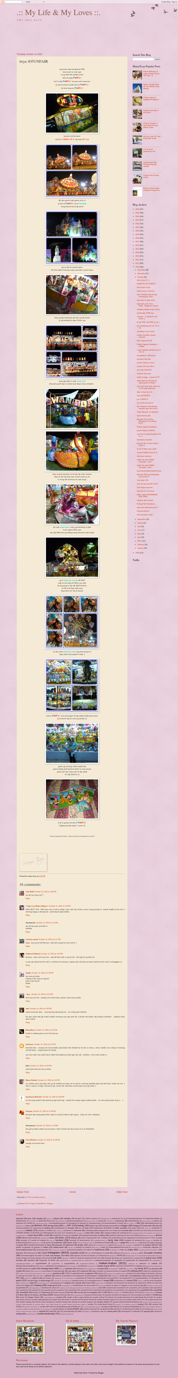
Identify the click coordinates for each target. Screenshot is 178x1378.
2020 (137, 231)
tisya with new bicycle (145, 403)
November (141, 274)
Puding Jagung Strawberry (147, 427)
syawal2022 (120, 1290)
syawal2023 (132, 1290)
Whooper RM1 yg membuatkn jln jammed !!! (148, 475)
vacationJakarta (58, 1309)
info (39, 1253)
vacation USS (142, 1304)
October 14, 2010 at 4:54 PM (42, 994)
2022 (137, 224)
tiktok (21, 1295)
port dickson (47, 1278)
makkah (154, 1263)
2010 (137, 267)
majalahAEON (64, 1260)
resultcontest (118, 1280)
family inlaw (113, 1240)
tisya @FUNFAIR (143, 396)
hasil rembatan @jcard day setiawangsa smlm (147, 295)
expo (51, 1240)
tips (29, 1295)
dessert (159, 1235)
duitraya (74, 1238)
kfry (85, 1255)
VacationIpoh (47, 1309)
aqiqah (156, 1221)
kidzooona (103, 1255)
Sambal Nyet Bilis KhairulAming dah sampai (150, 164)
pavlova (152, 1273)
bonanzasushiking (22, 1228)
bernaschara (53, 1225)
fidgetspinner (36, 1242)
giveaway (58, 1245)
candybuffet (155, 1228)
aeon (29, 1218)
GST (156, 1245)
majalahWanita (69, 1263)
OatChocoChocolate (34, 1273)
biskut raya (94, 1226)
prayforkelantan (101, 1278)
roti (145, 1280)
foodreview (58, 1243)
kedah (39, 1255)
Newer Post (23, 1192)
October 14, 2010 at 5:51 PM (45, 1044)
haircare (70, 1247)
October (140, 277)
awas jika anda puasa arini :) (147, 507)
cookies (97, 1233)
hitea (96, 1247)
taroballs (35, 1292)
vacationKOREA (73, 1309)
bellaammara (20, 1226)
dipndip (35, 1238)
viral (51, 1311)
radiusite (56, 1280)
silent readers (91, 1285)
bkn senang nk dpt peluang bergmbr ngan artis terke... (148, 407)
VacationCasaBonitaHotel (110, 1306)
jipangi (135, 1253)
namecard (37, 1271)
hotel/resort (99, 1250)
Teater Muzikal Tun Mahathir (147, 412)
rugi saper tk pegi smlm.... (147, 300)
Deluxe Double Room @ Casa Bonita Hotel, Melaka (151, 87)
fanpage (147, 1240)
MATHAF (130, 1266)
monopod (101, 1269)
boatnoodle (147, 1226)
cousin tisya (32, 1235)
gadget (122, 1243)
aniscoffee (109, 1221)
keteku (67, 1256)
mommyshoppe (90, 1268)
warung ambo (112, 1311)
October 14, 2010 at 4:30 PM (42, 973)
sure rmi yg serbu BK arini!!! (147, 484)
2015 (137, 249)
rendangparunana (94, 1280)
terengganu (93, 1292)
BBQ (138, 1223)
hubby (130, 1250)
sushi (100, 1288)
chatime (50, 1230)
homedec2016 (135, 1247)
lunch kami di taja (143, 287)
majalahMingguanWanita (23, 1263)
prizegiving (155, 1278)
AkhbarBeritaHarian (135, 1218)
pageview (90, 1273)
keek (48, 1256)
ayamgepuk (72, 1223)
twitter (148, 1295)
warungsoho (125, 1311)
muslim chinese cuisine (146, 363)
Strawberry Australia (144, 440)
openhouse (57, 1273)
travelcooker (97, 1295)
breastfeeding (59, 1228)
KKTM (119, 1256)
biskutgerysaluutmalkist (110, 1226)
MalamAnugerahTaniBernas (26, 1266)
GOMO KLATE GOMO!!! (146, 284)
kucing (47, 1258)
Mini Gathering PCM (144, 341)
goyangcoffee (121, 1245)
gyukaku (37, 1247)
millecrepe (80, 1268)
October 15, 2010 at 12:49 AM (44, 1111)
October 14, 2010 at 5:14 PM (46, 1030)
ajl (124, 1218)
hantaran (88, 1247)
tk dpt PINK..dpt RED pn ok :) (148, 322)
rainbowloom (65, 1280)
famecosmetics (85, 1240)
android (100, 1221)
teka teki (70, 1292)
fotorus (69, 1243)
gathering (143, 1242)
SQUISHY (150, 1285)
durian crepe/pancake (89, 1238)
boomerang (37, 1228)
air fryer (78, 1218)
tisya (45, 1295)
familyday (128, 1240)
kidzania (93, 1255)
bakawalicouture (95, 1223)
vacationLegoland (89, 1309)
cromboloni (57, 1235)
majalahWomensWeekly (87, 1263)
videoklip (42, 1311)
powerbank (80, 1278)
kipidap (112, 1255)
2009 (137, 553)
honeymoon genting (58, 1250)
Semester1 (109, 1283)
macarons (31, 1260)
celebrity (28, 1230)
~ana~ (28, 994)
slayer (116, 1285)
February (141, 545)
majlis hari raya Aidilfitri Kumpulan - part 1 (145, 466)
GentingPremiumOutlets (35, 1245)
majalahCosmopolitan (103, 1260)
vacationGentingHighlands (131, 1306)
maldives (41, 1266)
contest (87, 1233)
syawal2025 (157, 1290)
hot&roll (89, 1250)
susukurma (110, 1288)
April (139, 537)
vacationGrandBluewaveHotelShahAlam (28, 1309)
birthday (81, 1225)
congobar (79, 1233)
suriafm (93, 1288)
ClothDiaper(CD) (48, 1233)
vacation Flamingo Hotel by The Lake (109, 1299)
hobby (103, 1247)
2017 (137, 242)
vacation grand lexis (155, 1299)
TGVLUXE (138, 1292)
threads (159, 1292)
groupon (148, 1245)
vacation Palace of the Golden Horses (47, 1304)
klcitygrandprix (130, 1255)
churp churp (147, 1230)
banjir (121, 1223)
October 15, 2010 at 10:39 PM (48, 1140)
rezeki (129, 1280)
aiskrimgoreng (105, 1218)
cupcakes (74, 1235)
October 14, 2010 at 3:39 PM (45, 892)
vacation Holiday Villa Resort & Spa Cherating (36, 1302)
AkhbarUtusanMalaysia (75, 1221)
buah (87, 1228)
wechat (157, 1311)
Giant (49, 1245)
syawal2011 (133, 1288)
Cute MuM (30, 892)
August (140, 523)
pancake (109, 1273)
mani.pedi (72, 1266)
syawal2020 (97, 1290)
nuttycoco (22, 1273)
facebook (59, 1240)
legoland (88, 1258)
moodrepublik (113, 1268)
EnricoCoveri (144, 1238)
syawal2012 (145, 1288)
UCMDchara (157, 1295)
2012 (137, 260)
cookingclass (124, 1233)
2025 (137, 213)
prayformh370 (127, 1278)
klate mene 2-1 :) (143, 280)
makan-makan (108, 1263)
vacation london (103, 1302)
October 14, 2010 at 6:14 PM (49, 1080)
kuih (54, 1258)
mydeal (19, 1271)
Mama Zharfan (31, 1080)
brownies (71, 1228)
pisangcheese (136, 1276)
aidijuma (56, 1218)
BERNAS (38, 1225)
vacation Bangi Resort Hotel (143, 1297)
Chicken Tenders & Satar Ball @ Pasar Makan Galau (150, 125)
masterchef (119, 1266)
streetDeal (45, 1288)
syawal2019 (85, 1290)
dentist (145, 1235)
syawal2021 (108, 1290)
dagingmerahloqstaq (89, 1235)
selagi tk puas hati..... (145, 374)
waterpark (136, 1311)
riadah (140, 1280)
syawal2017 (60, 1290)
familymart (138, 1240)
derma (151, 1235)
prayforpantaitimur (142, 1278)
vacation (59, 1297)
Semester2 (121, 1283)
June (139, 530)
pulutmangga (45, 1281)
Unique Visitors (34, 1297)
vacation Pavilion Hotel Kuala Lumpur (73, 1304)
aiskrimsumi (116, 1218)
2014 (137, 252)
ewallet (33, 1240)
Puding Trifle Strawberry (146, 504)
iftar (160, 1250)
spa (141, 1285)
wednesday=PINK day (145, 313)
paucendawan (142, 1273)
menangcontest (47, 1268)
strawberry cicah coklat (145, 331)
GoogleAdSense (101, 1245)
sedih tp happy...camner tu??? (148, 377)
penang (21, 1276)
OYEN (67, 1273)
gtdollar (18, 1247)
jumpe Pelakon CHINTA (146, 430)
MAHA (53, 1260)
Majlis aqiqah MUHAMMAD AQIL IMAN (147, 496)
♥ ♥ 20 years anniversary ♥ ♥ (149, 150)
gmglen (80, 1245)
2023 (137, 220)
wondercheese (30, 1314)
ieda (27, 1009)
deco (128, 1235)
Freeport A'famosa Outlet (84, 1242)
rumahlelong (23, 1283)
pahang (100, 1273)
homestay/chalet (42, 1250)
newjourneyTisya (112, 1271)
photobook (68, 1276)
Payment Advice (143, 511)
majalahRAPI (56, 1263)
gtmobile (27, 1247)
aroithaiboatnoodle (41, 1223)
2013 (137, 256)
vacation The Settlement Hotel (125, 1304)
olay (49, 1273)
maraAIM (81, 1266)
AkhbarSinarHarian (45, 1221)
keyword (77, 1255)
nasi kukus (72, 1271)
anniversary (119, 1221)
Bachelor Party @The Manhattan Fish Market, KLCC (147, 421)
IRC (86, 1253)
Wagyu (87, 1311)
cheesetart (77, 1230)
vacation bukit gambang (40, 1299)
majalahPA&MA (41, 1263)
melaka (34, 1269)
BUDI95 (109, 1228)
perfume (48, 1276)
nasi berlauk (46, 1271)
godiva (90, 1245)
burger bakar (136, 1228)
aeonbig (39, 1218)
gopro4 (111, 1245)
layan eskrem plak (144, 416)
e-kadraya (104, 1238)
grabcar (130, 1245)
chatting (58, 1230)
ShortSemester (78, 1285)
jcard (107, 1253)
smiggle (124, 1285)
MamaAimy (30, 1030)
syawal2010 (121, 1288)
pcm (160, 1273)
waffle (79, 1311)
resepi (106, 1280)
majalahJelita (130, 1260)
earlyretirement (117, 1238)
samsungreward (42, 1283)
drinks (61, 1238)
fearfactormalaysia (22, 1242)
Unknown (29, 1044)
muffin (121, 1268)
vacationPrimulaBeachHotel (110, 1309)
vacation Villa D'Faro (31, 1306)
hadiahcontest (58, 1247)
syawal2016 (48, 1290)
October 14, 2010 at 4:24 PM (52, 954)
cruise (66, 1235)
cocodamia (69, 1233)
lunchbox (19, 1260)
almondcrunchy (90, 1221)
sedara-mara (99, 1283)
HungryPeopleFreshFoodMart (147, 1250)
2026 (137, 209)
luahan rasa (151, 1258)
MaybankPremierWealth (153, 1266)
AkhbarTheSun (59, 1221)
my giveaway (154, 1269)
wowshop (63, 1314)
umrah (22, 1297)
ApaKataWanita (133, 1221)
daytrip (112, 1235)
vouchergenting (68, 1311)
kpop (25, 1258)
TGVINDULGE (127, 1292)
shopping (38, 1285)
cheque (115, 1230)
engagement (131, 1238)
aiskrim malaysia (91, 1218)
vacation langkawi (86, 1302)
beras (28, 1226)
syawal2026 (23, 1292)
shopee (27, 1285)
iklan (21, 1253)
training (87, 1295)
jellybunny (117, 1253)
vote (58, 1311)
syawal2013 (157, 1288)
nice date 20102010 (144, 370)
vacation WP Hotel (46, 1306)
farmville (156, 1240)
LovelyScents (138, 1258)
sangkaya (67, 1283)
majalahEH (118, 1260)
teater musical (59, 1292)
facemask (72, 1240)
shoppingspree (66, 1285)
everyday (24, 1240)
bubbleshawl (98, 1228)
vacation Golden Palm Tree (135, 1299)
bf (64, 1226)
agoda (49, 1218)
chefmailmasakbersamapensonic (97, 1230)
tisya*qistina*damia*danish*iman (149, 471)
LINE (102, 1258)
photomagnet (91, 1276)
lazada (79, 1258)
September (141, 519)
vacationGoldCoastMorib (152, 1306)
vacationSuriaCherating (130, 1309)
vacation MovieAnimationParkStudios (126, 1302)
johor (141, 1253)
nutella (145, 1271)
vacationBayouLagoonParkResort (68, 1306)
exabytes (43, 1240)
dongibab (44, 1238)
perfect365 (39, 1276)
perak (30, 1276)
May (139, 534)
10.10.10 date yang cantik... (147, 449)
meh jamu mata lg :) (144, 456)
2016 (137, 245)
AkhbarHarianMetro (152, 1218)
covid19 (46, 1235)
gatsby (152, 1242)
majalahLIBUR (144, 1260)
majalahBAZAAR (76, 1260)
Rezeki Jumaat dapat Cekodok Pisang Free (151, 189)
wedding (19, 1314)
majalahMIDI (156, 1260)
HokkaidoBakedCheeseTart (118, 1247)
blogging (136, 1226)
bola (157, 1226)
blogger (124, 1225)
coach (59, 1233)
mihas (61, 1268)
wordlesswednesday (46, 1314)
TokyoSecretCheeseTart (61, 1295)
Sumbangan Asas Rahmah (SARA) (78, 1288)
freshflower (99, 1242)
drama (51, 1238)
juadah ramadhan (154, 1253)
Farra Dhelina (31, 1140)
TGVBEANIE (106, 1292)
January (140, 548)
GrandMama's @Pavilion (146, 356)
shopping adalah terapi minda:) (148, 309)
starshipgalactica (34, 1288)
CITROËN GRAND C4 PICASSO (27, 1233)
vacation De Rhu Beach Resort (83, 1299)
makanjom (131, 1263)
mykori (27, 1271)
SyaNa (28, 973)
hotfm (122, 1250)
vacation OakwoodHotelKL (24, 1304)
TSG (132, 1295)
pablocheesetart (78, 1273)
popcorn (36, 1278)
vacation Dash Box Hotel (60, 1299)
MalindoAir (50, 1266)
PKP (18, 1278)
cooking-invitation (110, 1233)
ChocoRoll (136, 1230)
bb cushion (130, 1223)
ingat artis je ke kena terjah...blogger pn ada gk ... (148, 305)
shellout (19, 1285)
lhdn (95, 1258)
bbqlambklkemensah (152, 1223)
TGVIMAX (116, 1292)
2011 (137, 263)
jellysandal (127, 1253)
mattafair (139, 1266)
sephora (141, 1283)
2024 (137, 216)
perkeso (58, 1276)
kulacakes (65, 1258)
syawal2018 (72, 1290)
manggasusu (61, 1266)
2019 (137, 234)
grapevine (138, 1245)
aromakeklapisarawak (57, 1223)
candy (147, 1228)
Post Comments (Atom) (36, 1197)
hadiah (45, 1247)
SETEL (149, 1283)
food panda (46, 1242)
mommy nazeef (32, 939)
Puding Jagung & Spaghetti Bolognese (151, 98)
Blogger (100, 1373)
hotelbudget (113, 1250)
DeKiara (137, 1235)
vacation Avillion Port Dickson (103, 1297)
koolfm (18, 1258)
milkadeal (68, 1269)
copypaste (149, 1233)
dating (102, 1235)
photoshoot (103, 1276)
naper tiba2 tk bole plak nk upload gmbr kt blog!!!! (147, 382)
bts (80, 1228)
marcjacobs (91, 1266)
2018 (137, 238)
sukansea (63, 1288)
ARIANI (29, 1223)
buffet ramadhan (121, 1228)
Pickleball (114, 1276)
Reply (28, 898)
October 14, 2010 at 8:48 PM (53, 1097)
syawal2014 (23, 1290)
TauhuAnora (45, 1292)
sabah (31, 1283)
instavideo (74, 1253)
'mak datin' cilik (142, 480)
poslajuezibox (59, 1278)
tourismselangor (78, 1295)
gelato (160, 1242)
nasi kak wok (59, 1271)
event (160, 1238)
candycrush (19, 1230)
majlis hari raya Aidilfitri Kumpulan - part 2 (145, 461)
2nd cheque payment (145, 487)
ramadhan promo (78, 1280)
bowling (47, 1228)
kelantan (57, 1256)
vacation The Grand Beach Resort (100, 1304)
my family (139, 1268)
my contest (129, 1268)
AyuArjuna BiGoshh (34, 1097)
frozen (107, 1243)
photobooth (80, 1276)
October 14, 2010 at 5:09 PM (41, 1009)
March (140, 541)
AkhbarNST (32, 1221)
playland (27, 1278)
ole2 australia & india (145, 515)
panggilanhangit (119, 1273)
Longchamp (126, 1258)
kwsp (72, 1258)
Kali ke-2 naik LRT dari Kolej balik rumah (152, 137)
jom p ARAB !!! (142, 399)
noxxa (124, 1271)
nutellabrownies (156, 1271)
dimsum (25, 1238)
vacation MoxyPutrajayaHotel (151, 1302)
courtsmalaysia (20, 1235)
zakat (69, 1314)
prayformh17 (114, 1278)
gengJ (21, 1245)
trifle (116, 1295)
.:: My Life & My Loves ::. (58, 12)
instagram (54, 1252)
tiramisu (36, 1295)
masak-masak (103, 1266)
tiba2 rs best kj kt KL (145, 392)
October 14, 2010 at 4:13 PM (47, 923)
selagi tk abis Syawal (145, 500)
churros (157, 1230)
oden (43, 1273)
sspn (156, 1285)
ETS (153, 1238)
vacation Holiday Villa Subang (66, 1302)
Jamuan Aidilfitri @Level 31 (147, 453)
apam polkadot (146, 1221)
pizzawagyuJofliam (152, 1276)
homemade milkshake (151, 1247)
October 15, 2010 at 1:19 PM (47, 1126)
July (139, 526)
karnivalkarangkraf (27, 1255)
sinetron (108, 1285)
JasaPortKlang (96, 1253)
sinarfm (101, 1285)
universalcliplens (49, 1297)
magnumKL (43, 1260)
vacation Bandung (123, 1297)
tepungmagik (82, 1292)
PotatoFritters (70, 1278)
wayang (147, 1311)
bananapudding (110, 1223)
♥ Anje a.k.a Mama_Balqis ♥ (37, 906)
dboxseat (120, 1235)
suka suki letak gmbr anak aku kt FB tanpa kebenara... (148, 387)
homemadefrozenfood (24, 1250)
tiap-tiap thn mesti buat (145, 491)
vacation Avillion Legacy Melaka (78, 1297)
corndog (157, 1233)
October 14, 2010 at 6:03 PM (41, 1066)
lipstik (109, 1258)
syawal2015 (36, 1290)
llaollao (116, 1258)
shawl (157, 1283)
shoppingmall (52, 1285)
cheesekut (67, 1230)
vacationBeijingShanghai (91, 1306)
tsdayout (125, 1295)
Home (72, 1192)
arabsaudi (19, 1223)
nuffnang (134, 1271)
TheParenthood (149, 1292)
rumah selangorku (155, 1280)
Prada (89, 1278)
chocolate (125, 1230)
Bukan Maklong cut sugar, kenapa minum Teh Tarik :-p (151, 74)
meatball (25, 1268)
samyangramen (55, 1283)
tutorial (139, 1295)
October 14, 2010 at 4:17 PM (50, 939)
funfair (116, 1242)
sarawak (78, 1283)
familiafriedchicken (99, 1240)
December (141, 270)
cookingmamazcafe (138, 1233)
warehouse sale (97, 1311)
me (17, 1269)
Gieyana (29, 1111)
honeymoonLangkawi (74, 1250)
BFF (69, 1225)
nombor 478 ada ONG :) (146, 366)
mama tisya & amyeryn (145, 291)
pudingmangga (32, 1280)
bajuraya (83, 1223)
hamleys (79, 1247)
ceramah (41, 1230)
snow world (133, 1285)
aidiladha (67, 1218)
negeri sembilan (97, 1271)
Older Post (121, 1192)
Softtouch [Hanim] (33, 954)
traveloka (108, 1295)
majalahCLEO (88, 1260)
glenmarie (70, 1245)
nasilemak (84, 1271)
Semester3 (131, 1283)
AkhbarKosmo (21, 1221)
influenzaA (31, 1253)
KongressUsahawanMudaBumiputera (148, 1255)
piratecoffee (124, 1276)
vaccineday (146, 1309)
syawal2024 (144, 1290)
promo (19, 1280)
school (87, 1283)
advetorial (19, 1218)
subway (54, 1288)
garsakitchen (133, 1242)
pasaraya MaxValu (144, 359)
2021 (137, 227)
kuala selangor (36, 1258)
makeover (142, 1263)
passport (130, 1273)
